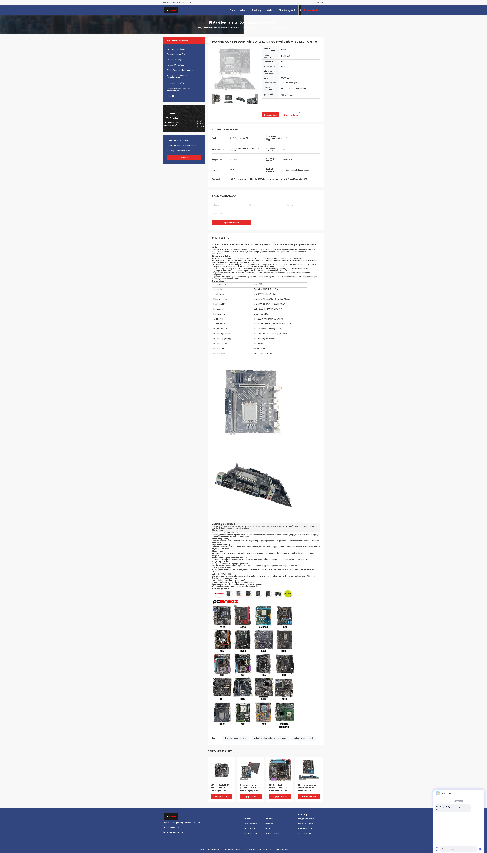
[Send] (481, 849)
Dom (199, 28)
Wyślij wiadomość (231, 222)
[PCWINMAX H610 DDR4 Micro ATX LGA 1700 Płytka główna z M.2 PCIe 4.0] (235, 69)
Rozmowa (184, 158)
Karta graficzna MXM (175, 83)
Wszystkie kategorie (305, 833)
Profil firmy (247, 819)
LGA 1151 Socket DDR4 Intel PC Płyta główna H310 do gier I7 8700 (220, 788)
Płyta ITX (170, 96)
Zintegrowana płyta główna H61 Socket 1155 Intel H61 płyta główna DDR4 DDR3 (250, 788)
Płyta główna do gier (175, 60)
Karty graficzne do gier (176, 49)
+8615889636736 (184, 150)
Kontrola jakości (249, 828)
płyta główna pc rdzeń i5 (303, 738)
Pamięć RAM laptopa (175, 65)
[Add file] (437, 849)
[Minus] (480, 793)
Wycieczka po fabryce (251, 824)
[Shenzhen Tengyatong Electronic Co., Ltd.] (171, 10)
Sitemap (267, 828)
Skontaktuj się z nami (251, 833)
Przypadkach (269, 824)
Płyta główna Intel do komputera (216, 28)
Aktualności (269, 819)
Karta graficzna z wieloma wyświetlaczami (177, 77)
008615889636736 (188, 145)
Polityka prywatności (272, 833)
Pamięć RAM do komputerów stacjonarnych (179, 89)
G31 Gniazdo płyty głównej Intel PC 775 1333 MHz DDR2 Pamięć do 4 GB (279, 788)
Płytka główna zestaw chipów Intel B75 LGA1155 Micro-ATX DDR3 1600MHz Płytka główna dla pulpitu (309, 788)
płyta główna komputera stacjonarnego (270, 738)
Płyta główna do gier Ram (235, 738)
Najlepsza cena (270, 115)
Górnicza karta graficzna (177, 54)
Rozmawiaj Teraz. (291, 115)
